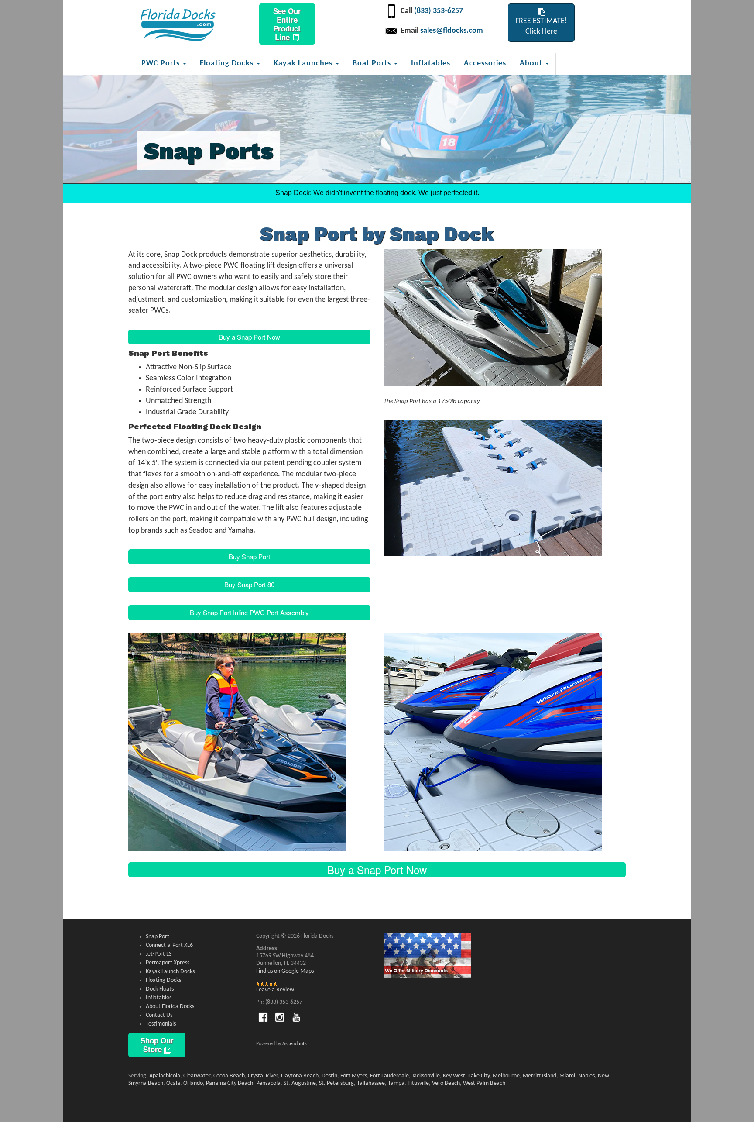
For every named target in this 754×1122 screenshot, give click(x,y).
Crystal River (263, 1076)
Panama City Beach (229, 1083)
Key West (454, 1076)
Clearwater (196, 1076)
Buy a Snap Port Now (249, 336)
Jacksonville (426, 1076)
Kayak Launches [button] (304, 63)
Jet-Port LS (158, 954)
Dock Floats (160, 989)
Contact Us (159, 1015)
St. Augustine (300, 1083)
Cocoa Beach (229, 1076)
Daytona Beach (300, 1076)
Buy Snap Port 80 (249, 584)
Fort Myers (353, 1076)
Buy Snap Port (249, 556)
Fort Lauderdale (389, 1076)
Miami (567, 1076)
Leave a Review (275, 990)
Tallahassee (371, 1083)
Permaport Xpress (167, 963)
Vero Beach (446, 1083)
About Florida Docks (170, 1006)
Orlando (193, 1083)
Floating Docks (163, 980)
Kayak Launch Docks (170, 971)
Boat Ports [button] (373, 63)
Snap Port (157, 936)
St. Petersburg (336, 1083)
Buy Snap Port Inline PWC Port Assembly (249, 612)
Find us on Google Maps (285, 971)
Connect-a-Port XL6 (169, 945)
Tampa (396, 1083)
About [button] (532, 63)
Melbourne (506, 1076)
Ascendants (294, 1043)
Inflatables (430, 63)
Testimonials (161, 1024)
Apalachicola (164, 1076)
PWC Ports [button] (161, 63)
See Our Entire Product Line (287, 24)
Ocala (173, 1083)
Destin (329, 1076)
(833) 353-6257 (438, 11)
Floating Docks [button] (228, 63)
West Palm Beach (484, 1083)
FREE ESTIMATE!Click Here (541, 26)
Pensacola (268, 1083)
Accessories (485, 63)
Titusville (418, 1083)
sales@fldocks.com (451, 31)
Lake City (479, 1076)
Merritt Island (539, 1076)
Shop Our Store (157, 1044)
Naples (586, 1076)
